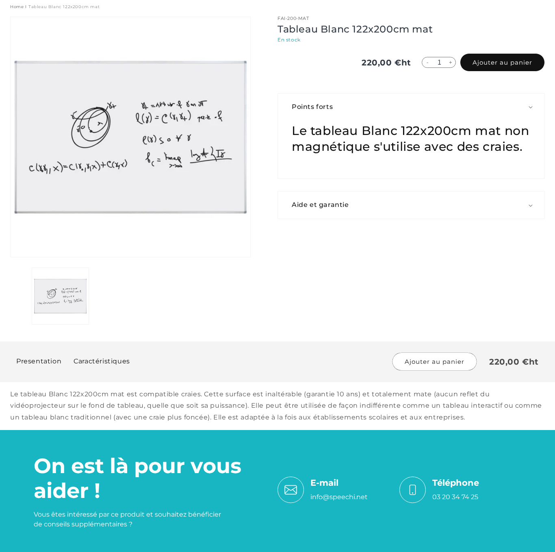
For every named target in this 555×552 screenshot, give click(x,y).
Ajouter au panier (502, 62)
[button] (415, 107)
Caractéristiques (102, 361)
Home (17, 6)
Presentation (38, 361)
